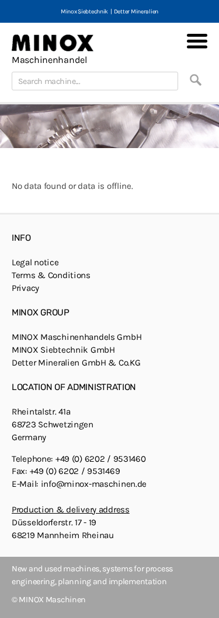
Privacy (25, 288)
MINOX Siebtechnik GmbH (63, 350)
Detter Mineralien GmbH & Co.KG (76, 362)
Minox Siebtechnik (84, 11)
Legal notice (35, 262)
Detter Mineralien (136, 11)
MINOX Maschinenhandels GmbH (76, 337)
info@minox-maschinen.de (94, 484)
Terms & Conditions (51, 275)
